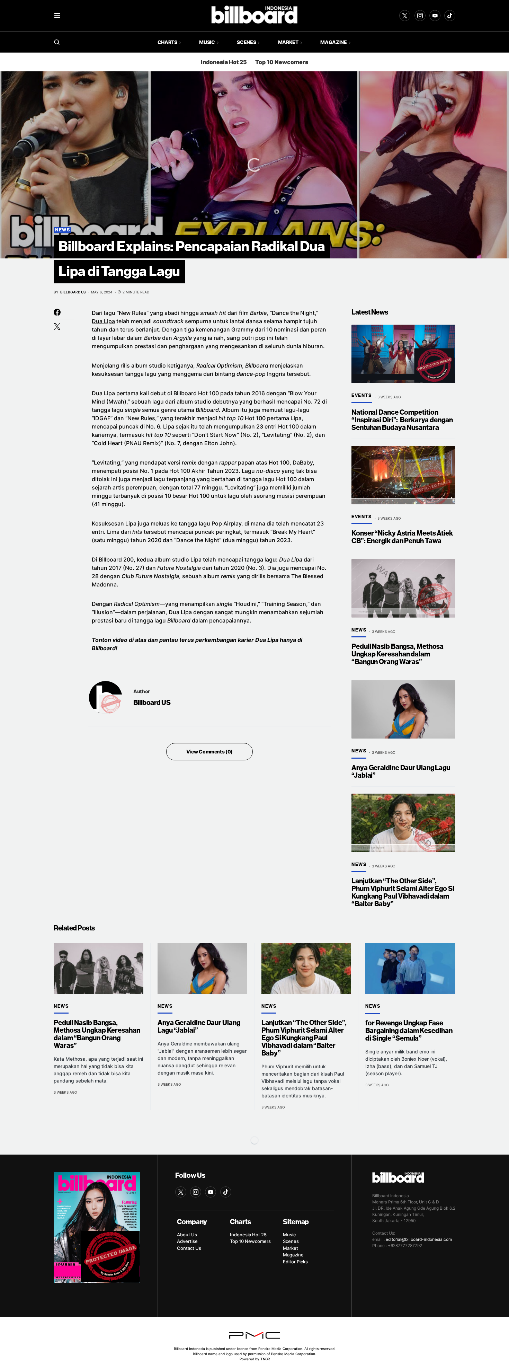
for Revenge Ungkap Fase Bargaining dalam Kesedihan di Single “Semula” (408, 1031)
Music (289, 1234)
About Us (187, 1234)
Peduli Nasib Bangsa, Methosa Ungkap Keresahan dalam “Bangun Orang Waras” (397, 654)
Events (361, 395)
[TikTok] (449, 16)
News (62, 230)
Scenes (291, 1241)
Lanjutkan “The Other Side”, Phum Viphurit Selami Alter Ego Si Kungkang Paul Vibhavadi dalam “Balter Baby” (402, 892)
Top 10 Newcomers (281, 62)
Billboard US (151, 702)
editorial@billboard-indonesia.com (419, 1239)
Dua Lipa (103, 321)
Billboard (257, 365)
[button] (57, 15)
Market (290, 1248)
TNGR (265, 1359)
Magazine (293, 1254)
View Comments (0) (209, 751)
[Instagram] (420, 16)
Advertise (187, 1241)
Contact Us (189, 1248)
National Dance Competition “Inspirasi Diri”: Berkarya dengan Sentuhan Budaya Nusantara (402, 420)
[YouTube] (434, 16)
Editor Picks (295, 1261)
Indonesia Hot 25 (224, 62)
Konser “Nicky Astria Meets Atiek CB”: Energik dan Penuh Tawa (402, 537)
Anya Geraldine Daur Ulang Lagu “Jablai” (400, 771)
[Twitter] (404, 16)
